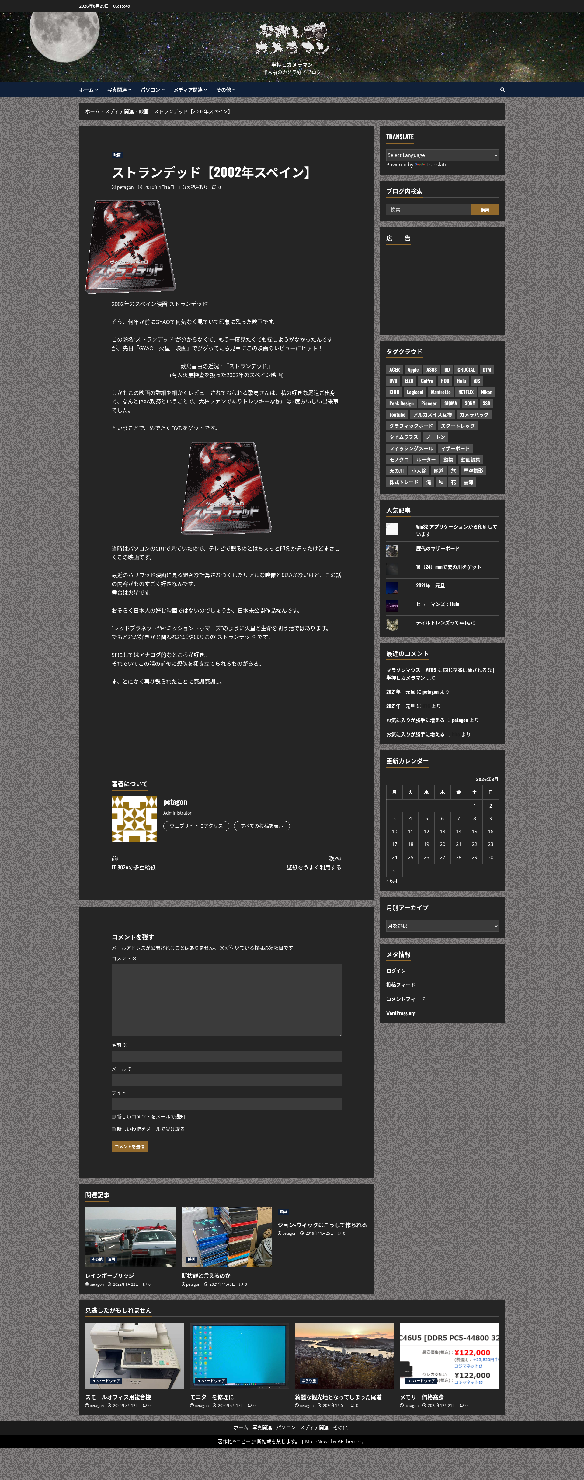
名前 (119, 1045)
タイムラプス (403, 437)
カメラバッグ (474, 414)
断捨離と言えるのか (206, 1275)
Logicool (415, 392)
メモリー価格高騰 (422, 1397)
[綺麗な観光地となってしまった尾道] (344, 1356)
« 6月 (392, 880)
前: (134, 862)
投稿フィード (400, 984)
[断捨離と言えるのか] (227, 1237)
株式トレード (404, 481)
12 (426, 831)
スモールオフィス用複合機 (118, 1397)
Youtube (397, 414)
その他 (223, 89)
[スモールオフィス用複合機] (134, 1356)
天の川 (396, 470)
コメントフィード (405, 998)
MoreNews (317, 1441)
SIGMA (450, 403)
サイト (119, 1092)
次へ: (314, 862)
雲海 (468, 481)
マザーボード (455, 448)
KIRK (394, 392)
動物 (448, 459)
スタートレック (458, 425)
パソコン (150, 89)
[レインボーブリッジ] (130, 1237)
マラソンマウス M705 (411, 669)
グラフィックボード (411, 425)
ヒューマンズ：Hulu (437, 603)
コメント (124, 958)
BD (447, 369)
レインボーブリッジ (109, 1275)
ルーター (426, 459)
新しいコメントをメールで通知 (151, 1116)
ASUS (431, 369)
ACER (394, 369)
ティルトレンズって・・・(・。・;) (445, 622)
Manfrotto (441, 392)
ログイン (396, 970)
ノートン (435, 437)
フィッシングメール (411, 448)
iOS (477, 380)
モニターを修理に (212, 1397)
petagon (125, 187)
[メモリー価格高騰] (449, 1356)
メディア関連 (188, 89)
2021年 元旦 (430, 585)
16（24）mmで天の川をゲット (448, 566)
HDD (445, 380)
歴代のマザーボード (438, 548)
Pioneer (429, 403)
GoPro (427, 380)
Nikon (486, 392)
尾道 (438, 470)
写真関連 (117, 89)
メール (121, 1069)
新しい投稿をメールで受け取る (151, 1129)
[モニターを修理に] (239, 1356)
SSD (486, 403)
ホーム (86, 89)
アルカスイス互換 (432, 414)
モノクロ (399, 459)
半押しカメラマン (292, 64)
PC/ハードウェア (106, 1380)
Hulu (461, 380)
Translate (436, 164)
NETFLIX (466, 392)
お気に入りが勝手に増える (415, 719)
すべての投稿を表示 (261, 825)
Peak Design (401, 403)
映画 (117, 155)
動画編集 (470, 459)
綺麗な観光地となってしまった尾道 (338, 1397)
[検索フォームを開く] (502, 90)
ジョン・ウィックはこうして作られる (322, 1225)
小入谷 (419, 470)
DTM (487, 369)
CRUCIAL (466, 369)
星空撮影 (473, 470)
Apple (413, 369)
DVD (393, 380)
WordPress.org (400, 1013)
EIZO (409, 380)
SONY (470, 403)
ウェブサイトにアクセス (196, 825)
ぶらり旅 (308, 1380)
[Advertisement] (432, 288)
